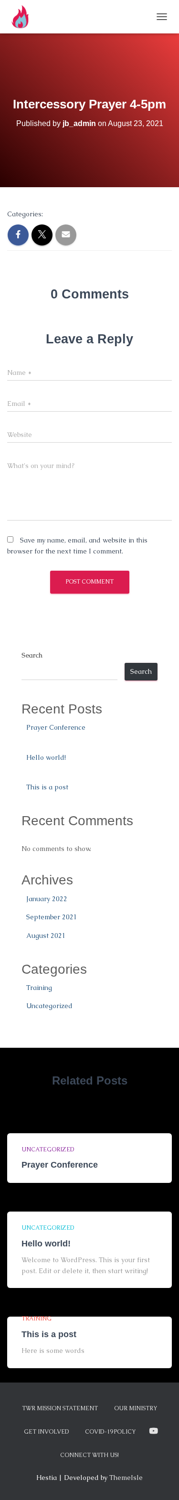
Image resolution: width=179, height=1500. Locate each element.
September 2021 (51, 917)
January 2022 (46, 898)
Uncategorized (49, 1005)
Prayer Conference (55, 727)
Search (31, 655)
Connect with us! (89, 1455)
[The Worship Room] (24, 17)
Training (39, 987)
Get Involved (46, 1432)
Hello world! (46, 757)
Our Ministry (135, 1408)
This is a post (47, 787)
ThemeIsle (126, 1477)
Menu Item (154, 1431)
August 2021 (46, 935)
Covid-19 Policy (110, 1432)
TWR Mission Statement (60, 1408)
